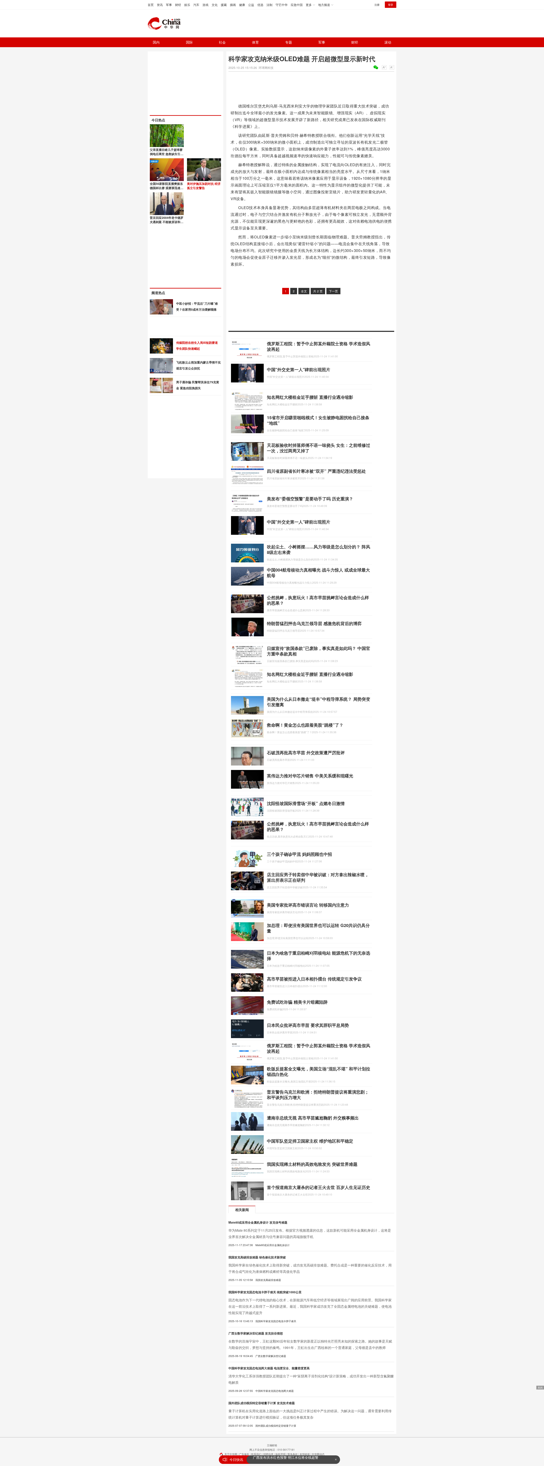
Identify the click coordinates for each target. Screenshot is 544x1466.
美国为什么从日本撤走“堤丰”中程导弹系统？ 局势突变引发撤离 (318, 702)
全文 (304, 291)
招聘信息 (268, 1454)
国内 (156, 42)
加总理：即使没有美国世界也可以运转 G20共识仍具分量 (318, 928)
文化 (215, 5)
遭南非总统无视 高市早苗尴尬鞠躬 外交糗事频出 (313, 1118)
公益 (251, 5)
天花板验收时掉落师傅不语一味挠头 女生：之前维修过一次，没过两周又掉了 (318, 448)
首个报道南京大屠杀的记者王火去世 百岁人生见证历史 (318, 1187)
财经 (178, 5)
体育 (255, 42)
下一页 (333, 291)
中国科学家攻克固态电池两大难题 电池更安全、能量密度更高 (269, 1368)
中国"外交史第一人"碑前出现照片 (298, 369)
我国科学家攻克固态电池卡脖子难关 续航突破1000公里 (265, 1292)
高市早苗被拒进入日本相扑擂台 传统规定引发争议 (314, 979)
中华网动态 (318, 1454)
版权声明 (280, 1454)
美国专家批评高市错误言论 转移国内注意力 (308, 905)
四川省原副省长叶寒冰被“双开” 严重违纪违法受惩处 (316, 471)
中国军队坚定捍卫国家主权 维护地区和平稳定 (310, 1141)
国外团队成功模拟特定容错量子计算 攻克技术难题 (261, 1403)
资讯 (160, 5)
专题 (288, 42)
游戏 (205, 5)
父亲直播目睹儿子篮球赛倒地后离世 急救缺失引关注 (166, 153)
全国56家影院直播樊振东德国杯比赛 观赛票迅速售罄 (166, 187)
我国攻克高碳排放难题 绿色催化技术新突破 (257, 1257)
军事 (169, 5)
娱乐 (187, 5)
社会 (222, 42)
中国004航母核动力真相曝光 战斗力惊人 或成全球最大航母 (318, 572)
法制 (269, 5)
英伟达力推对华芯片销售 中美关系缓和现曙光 (310, 776)
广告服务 (244, 1454)
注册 (377, 4)
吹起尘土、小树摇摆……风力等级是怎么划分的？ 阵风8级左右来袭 (318, 549)
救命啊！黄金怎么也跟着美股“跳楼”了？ (305, 725)
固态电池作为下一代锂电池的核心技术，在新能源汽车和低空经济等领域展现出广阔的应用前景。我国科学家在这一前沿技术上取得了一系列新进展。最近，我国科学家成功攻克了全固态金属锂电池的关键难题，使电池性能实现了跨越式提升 (310, 1306)
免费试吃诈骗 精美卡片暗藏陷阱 (297, 1002)
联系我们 (256, 1454)
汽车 (196, 5)
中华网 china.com (166, 23)
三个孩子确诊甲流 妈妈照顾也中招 (299, 854)
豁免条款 (293, 1454)
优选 (260, 5)
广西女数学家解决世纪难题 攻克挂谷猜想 (255, 1333)
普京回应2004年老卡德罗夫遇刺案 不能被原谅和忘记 (166, 221)
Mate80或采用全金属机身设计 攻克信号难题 (257, 1222)
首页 (151, 5)
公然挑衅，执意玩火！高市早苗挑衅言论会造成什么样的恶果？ (318, 600)
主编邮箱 (272, 1445)
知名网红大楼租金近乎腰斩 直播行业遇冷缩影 (310, 397)
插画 (233, 5)
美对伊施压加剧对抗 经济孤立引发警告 (204, 185)
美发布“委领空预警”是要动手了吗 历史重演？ (310, 498)
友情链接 (305, 1454)
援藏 (224, 5)
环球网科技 (266, 67)
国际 (189, 42)
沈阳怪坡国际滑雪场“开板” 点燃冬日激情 (306, 803)
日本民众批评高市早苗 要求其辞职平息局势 (308, 1025)
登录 (390, 4)
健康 (242, 5)
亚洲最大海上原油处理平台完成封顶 (280, 1459)
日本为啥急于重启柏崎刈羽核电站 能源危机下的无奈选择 (318, 955)
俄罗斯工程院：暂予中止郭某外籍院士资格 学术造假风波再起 (318, 346)
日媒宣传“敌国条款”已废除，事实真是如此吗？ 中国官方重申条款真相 (318, 651)
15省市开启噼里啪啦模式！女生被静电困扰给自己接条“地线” (318, 420)
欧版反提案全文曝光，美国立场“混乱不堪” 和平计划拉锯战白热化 (318, 1071)
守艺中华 (282, 5)
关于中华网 (230, 1454)
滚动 (387, 42)
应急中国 (297, 5)
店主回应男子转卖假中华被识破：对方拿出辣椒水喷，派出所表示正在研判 (318, 877)
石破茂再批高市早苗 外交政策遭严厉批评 (306, 752)
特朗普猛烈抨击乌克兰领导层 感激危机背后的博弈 (314, 623)
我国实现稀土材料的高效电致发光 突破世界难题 (312, 1164)
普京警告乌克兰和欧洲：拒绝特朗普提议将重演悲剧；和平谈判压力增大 (318, 1094)
